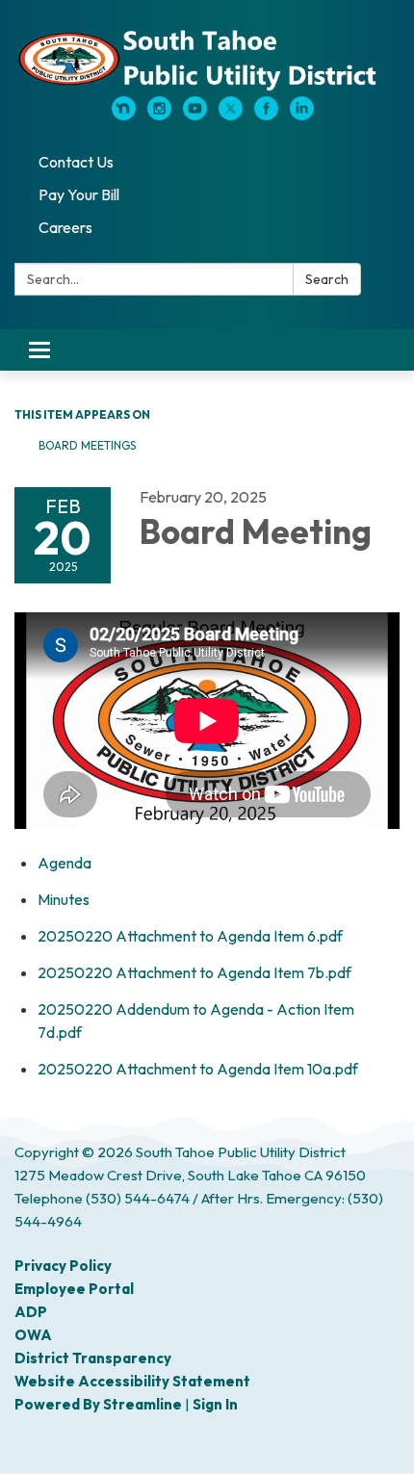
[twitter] (231, 114)
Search (327, 279)
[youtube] (195, 114)
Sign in (215, 1404)
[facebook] (266, 114)
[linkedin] (302, 114)
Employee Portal (74, 1289)
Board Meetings (87, 445)
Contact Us (76, 161)
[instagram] (159, 114)
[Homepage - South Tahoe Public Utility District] (207, 57)
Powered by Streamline (98, 1404)
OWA (33, 1335)
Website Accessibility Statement (132, 1381)
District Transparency (92, 1358)
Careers (65, 227)
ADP (30, 1312)
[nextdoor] (124, 114)
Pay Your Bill (79, 194)
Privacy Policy (63, 1265)
